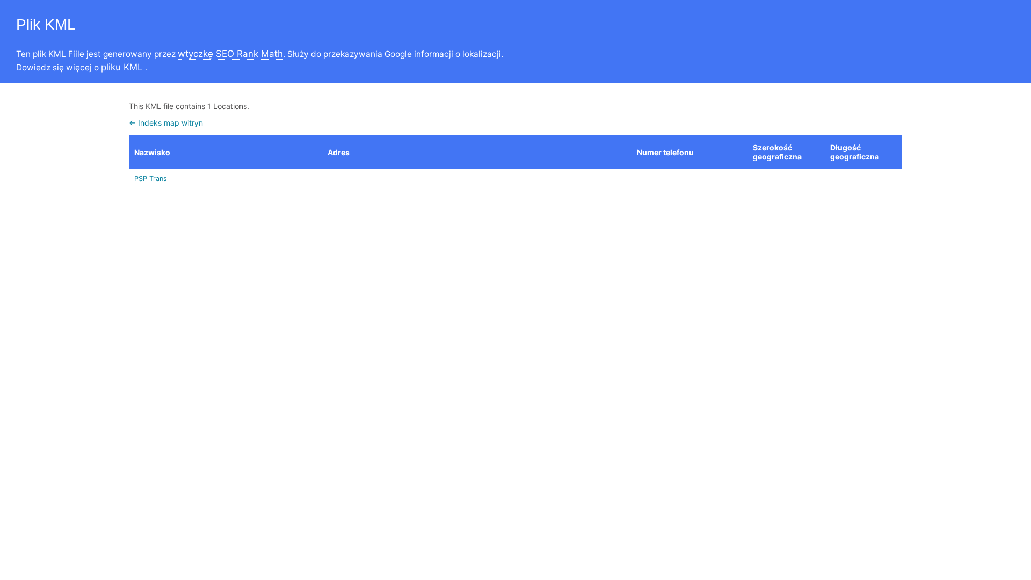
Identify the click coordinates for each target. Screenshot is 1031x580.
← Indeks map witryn (166, 122)
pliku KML (123, 67)
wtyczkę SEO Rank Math (230, 53)
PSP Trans (150, 179)
